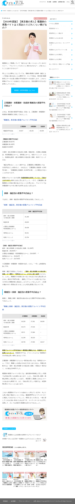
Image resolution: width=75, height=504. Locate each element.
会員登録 (55, 1)
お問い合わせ (37, 501)
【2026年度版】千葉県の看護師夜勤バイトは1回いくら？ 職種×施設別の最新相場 (60, 117)
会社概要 (13, 501)
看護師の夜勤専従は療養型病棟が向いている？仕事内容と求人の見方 (59, 128)
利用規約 (5, 501)
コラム (68, 1)
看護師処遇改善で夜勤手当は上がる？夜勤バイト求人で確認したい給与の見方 (59, 96)
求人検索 (49, 1)
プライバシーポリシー (24, 501)
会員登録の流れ (61, 1)
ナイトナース (43, 1)
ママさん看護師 (54, 23)
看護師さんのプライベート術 (58, 49)
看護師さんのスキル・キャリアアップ (59, 44)
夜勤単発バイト (54, 28)
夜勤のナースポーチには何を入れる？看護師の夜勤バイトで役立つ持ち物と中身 (59, 85)
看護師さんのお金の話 (9, 428)
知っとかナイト (54, 69)
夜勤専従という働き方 (56, 33)
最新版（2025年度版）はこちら (24, 90)
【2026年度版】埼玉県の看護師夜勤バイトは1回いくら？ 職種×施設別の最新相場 (60, 107)
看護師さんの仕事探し (56, 54)
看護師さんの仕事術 (55, 59)
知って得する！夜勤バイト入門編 (59, 64)
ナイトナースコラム (55, 501)
